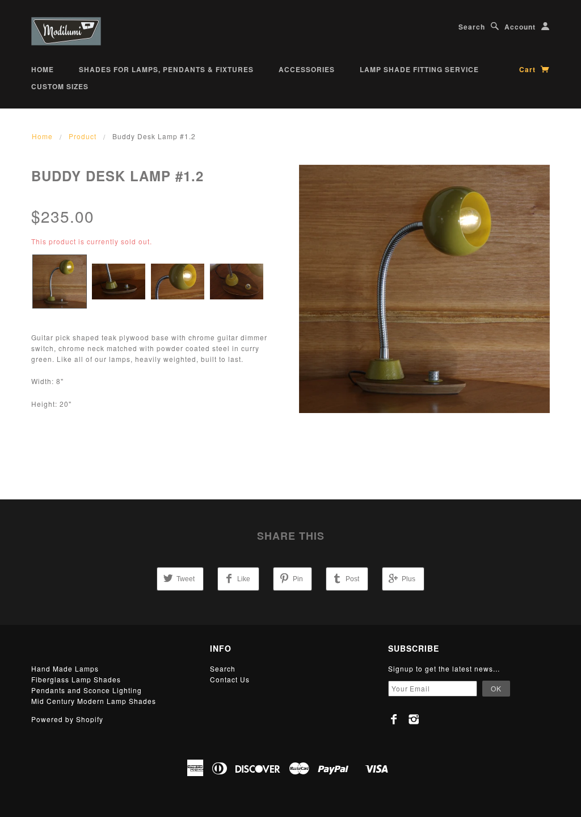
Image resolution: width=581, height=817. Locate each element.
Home (42, 69)
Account (520, 27)
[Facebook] (394, 719)
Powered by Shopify (67, 719)
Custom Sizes (60, 86)
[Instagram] (414, 719)
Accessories (307, 69)
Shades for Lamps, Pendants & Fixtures (166, 69)
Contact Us (230, 679)
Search (471, 27)
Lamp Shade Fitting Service (419, 69)
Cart (528, 69)
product (82, 136)
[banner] (66, 31)
